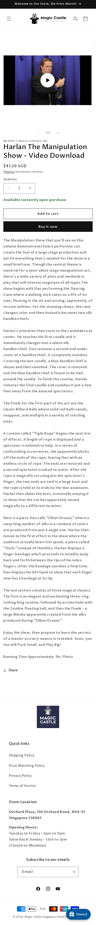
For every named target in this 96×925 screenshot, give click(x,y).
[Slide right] (58, 133)
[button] (9, 19)
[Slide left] (38, 133)
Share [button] (13, 670)
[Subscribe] (73, 872)
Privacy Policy (20, 776)
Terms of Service (22, 786)
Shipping (8, 171)
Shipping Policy (21, 755)
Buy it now (48, 226)
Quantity (10, 179)
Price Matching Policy (27, 766)
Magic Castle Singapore (40, 917)
